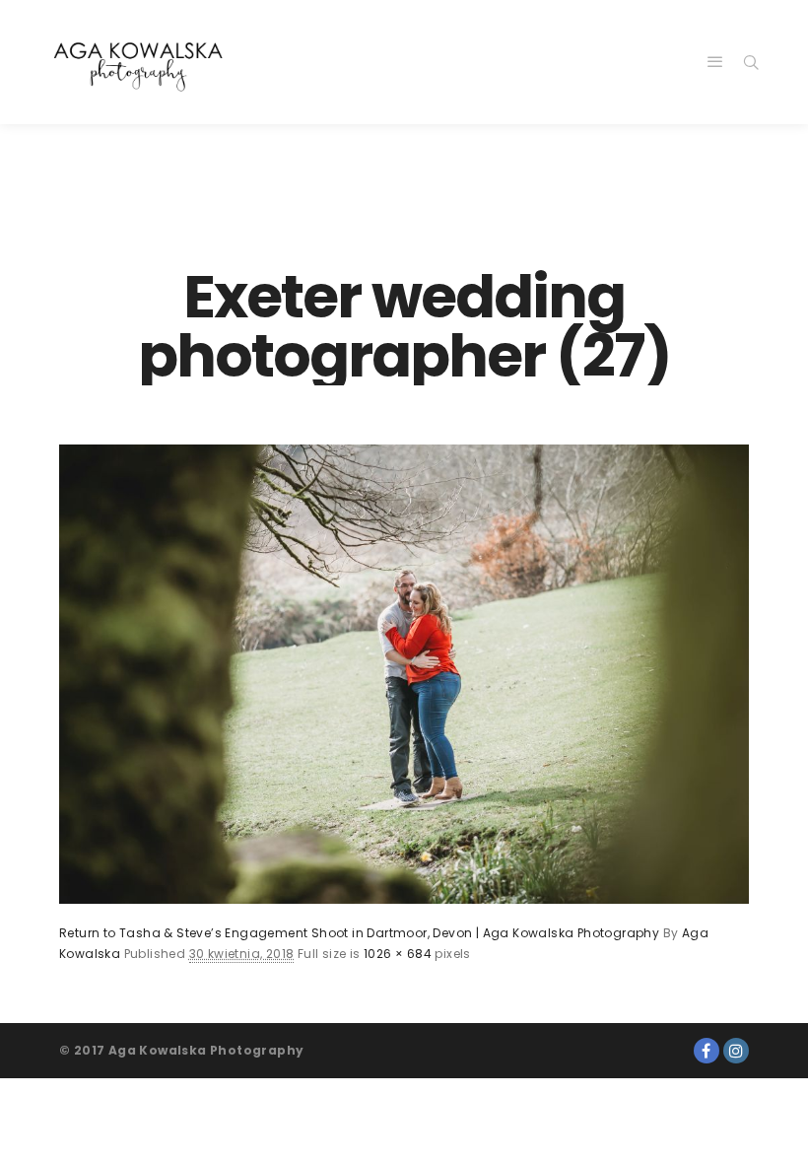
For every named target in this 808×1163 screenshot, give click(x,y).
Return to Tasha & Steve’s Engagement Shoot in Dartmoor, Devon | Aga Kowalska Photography (359, 932)
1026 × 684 (398, 953)
